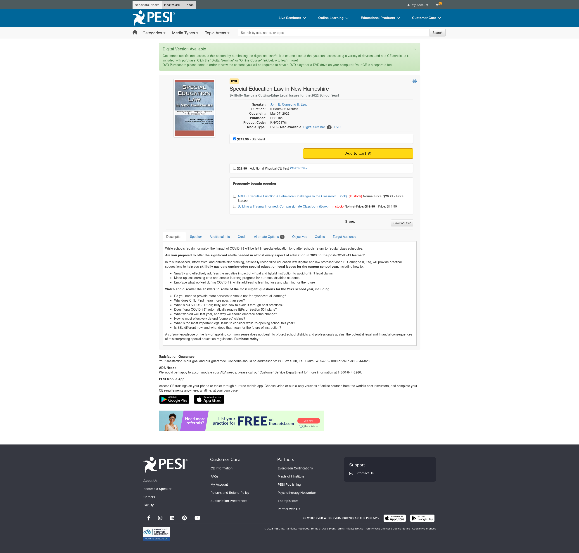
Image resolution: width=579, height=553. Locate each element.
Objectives (299, 236)
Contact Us (365, 473)
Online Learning (331, 17)
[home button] (135, 32)
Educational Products (378, 17)
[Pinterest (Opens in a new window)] (184, 518)
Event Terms (336, 529)
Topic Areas (215, 32)
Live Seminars (290, 17)
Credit (242, 236)
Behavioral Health (147, 4)
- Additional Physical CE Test (263, 168)
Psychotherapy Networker (297, 492)
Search (437, 32)
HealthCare (172, 4)
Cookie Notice (401, 529)
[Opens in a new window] (289, 421)
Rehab (189, 4)
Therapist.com (288, 500)
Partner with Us (289, 508)
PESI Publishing (289, 484)
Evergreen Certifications (295, 468)
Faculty (148, 505)
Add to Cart (355, 153)
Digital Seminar (314, 127)
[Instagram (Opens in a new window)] (160, 518)
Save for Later (402, 223)
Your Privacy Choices (378, 529)
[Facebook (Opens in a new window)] (149, 518)
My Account (219, 484)
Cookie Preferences (424, 529)
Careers (149, 496)
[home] (153, 18)
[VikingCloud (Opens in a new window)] (156, 534)
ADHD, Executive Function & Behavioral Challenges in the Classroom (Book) (293, 196)
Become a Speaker (157, 488)
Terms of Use (319, 529)
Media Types (183, 32)
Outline (320, 236)
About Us (150, 480)
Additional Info (220, 236)
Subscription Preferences (229, 500)
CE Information (222, 468)
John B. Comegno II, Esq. (288, 104)
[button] (359, 222)
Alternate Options (268, 236)
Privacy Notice (354, 529)
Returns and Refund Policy (230, 492)
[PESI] (165, 464)
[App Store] (395, 518)
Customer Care (424, 17)
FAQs (214, 476)
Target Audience (344, 236)
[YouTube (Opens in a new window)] (197, 518)
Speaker (196, 236)
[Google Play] (422, 518)
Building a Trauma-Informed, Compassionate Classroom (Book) (284, 206)
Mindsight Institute (291, 476)
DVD (234, 81)
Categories (152, 32)
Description (174, 236)
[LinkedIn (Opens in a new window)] (172, 518)
